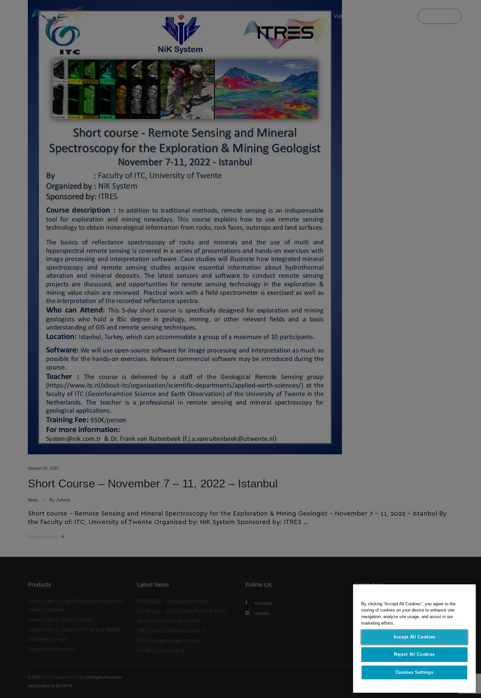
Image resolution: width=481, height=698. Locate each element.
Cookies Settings (415, 672)
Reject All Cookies (414, 654)
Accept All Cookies (414, 636)
